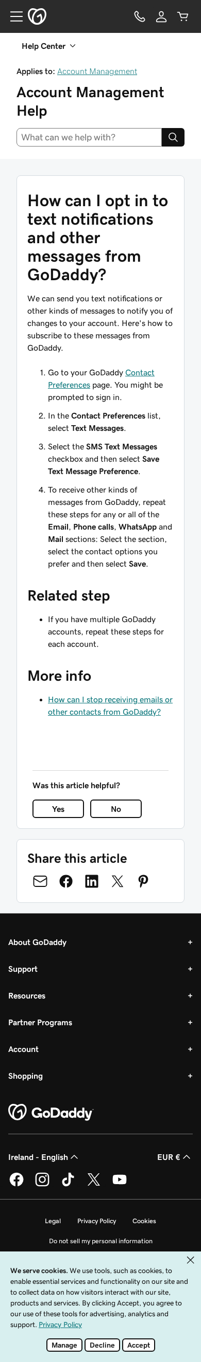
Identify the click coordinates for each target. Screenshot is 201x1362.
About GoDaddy (37, 942)
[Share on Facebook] (66, 881)
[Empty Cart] (183, 16)
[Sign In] (161, 16)
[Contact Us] (139, 16)
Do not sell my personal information (101, 1241)
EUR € (168, 1157)
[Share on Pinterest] (143, 881)
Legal (53, 1221)
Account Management (97, 71)
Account (23, 1049)
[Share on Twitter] (117, 881)
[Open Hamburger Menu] (12, 16)
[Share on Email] (40, 881)
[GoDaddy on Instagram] (42, 1185)
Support (23, 969)
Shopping (25, 1076)
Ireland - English (38, 1157)
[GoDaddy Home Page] (51, 1112)
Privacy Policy (96, 1221)
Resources (26, 995)
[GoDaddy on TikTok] (68, 1185)
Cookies (144, 1221)
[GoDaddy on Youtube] (119, 1185)
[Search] (173, 137)
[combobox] (89, 137)
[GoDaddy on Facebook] (16, 1185)
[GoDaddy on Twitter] (94, 1185)
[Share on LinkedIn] (92, 881)
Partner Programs (40, 1022)
